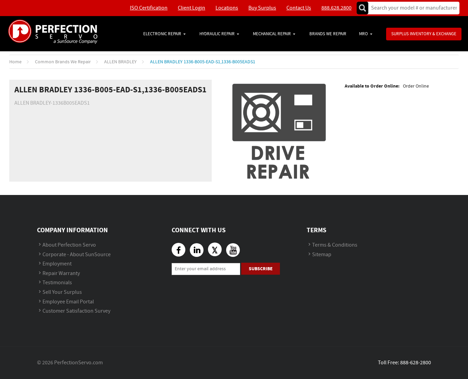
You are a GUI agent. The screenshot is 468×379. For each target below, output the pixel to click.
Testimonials (57, 282)
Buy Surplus (262, 8)
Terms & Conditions (334, 245)
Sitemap (321, 254)
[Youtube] (233, 250)
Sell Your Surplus (62, 292)
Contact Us (298, 8)
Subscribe (261, 268)
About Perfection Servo (69, 245)
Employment (57, 263)
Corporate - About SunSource (76, 254)
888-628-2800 (415, 362)
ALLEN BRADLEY (120, 62)
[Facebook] (178, 250)
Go (362, 8)
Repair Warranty (61, 273)
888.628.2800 (336, 8)
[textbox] (411, 8)
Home (15, 62)
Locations (226, 8)
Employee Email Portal (68, 301)
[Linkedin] (197, 250)
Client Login (191, 8)
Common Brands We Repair (63, 62)
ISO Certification (149, 8)
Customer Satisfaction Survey (76, 311)
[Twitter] (215, 249)
